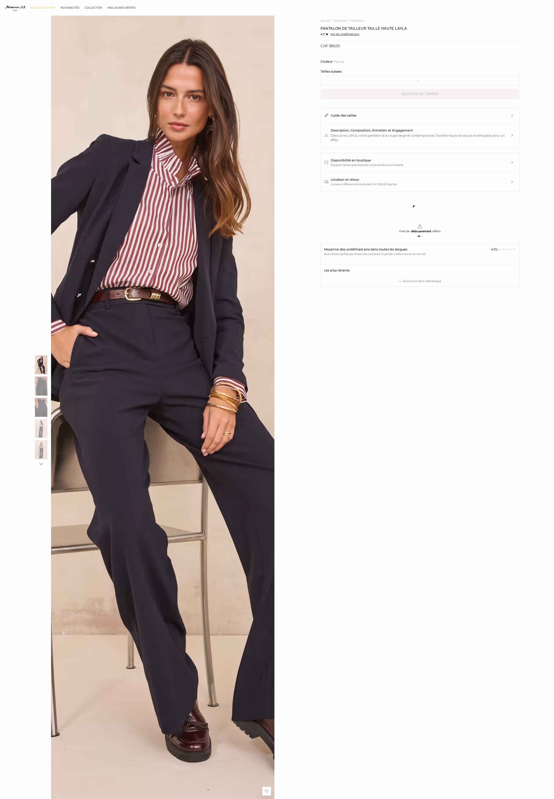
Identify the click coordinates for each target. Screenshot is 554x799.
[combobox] (419, 80)
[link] (42, 8)
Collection (340, 20)
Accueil (325, 20)
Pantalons (357, 20)
